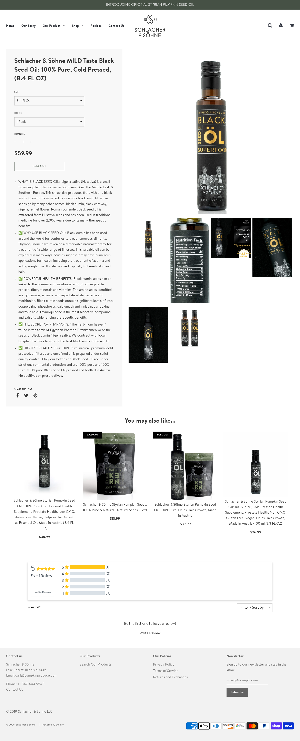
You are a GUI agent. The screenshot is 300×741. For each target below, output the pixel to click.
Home (10, 26)
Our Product (52, 26)
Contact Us (116, 26)
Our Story (28, 26)
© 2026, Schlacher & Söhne (20, 725)
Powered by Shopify (53, 725)
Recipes (96, 26)
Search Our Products (95, 664)
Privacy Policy (163, 664)
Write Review (150, 633)
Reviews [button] (34, 607)
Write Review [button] (43, 592)
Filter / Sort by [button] (252, 608)
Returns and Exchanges (170, 677)
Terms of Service (165, 671)
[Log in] (281, 25)
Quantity (19, 134)
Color (18, 113)
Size (16, 92)
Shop (76, 26)
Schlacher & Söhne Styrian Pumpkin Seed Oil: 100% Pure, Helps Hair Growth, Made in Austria (185, 510)
